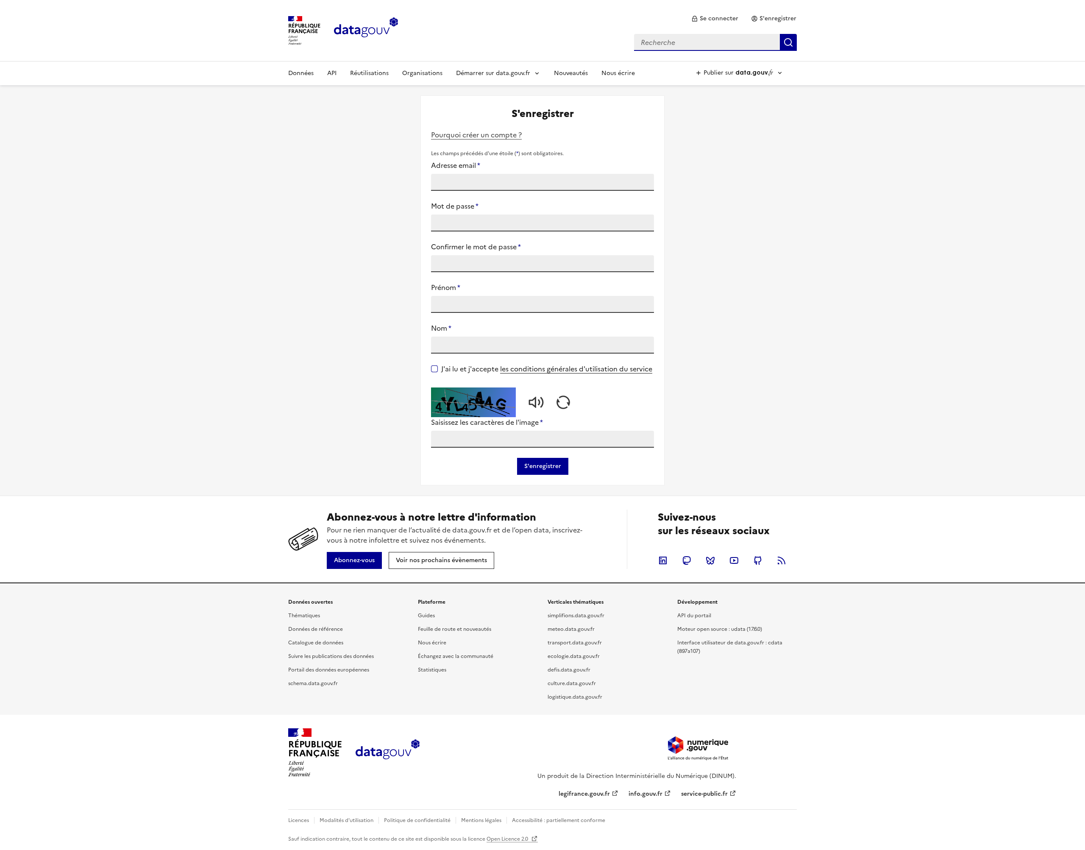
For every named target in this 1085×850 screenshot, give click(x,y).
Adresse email (455, 165)
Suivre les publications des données (331, 656)
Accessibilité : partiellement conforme (558, 820)
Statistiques (432, 670)
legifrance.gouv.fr (584, 793)
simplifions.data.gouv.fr (576, 615)
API (332, 73)
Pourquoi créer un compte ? (476, 135)
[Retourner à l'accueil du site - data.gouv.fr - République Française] (388, 752)
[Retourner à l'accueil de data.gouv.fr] (366, 30)
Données (301, 73)
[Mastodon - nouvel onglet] (686, 560)
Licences (298, 820)
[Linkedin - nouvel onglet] (662, 560)
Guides (426, 615)
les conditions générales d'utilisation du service (576, 369)
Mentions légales (481, 820)
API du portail (694, 615)
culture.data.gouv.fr (572, 683)
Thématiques (304, 615)
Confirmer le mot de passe (476, 247)
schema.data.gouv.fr (313, 683)
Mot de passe (455, 206)
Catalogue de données (315, 643)
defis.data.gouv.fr (569, 670)
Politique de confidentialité (417, 820)
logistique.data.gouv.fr (575, 697)
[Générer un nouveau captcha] (563, 402)
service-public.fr (704, 793)
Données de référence (315, 629)
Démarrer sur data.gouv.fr (493, 73)
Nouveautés (571, 73)
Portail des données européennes (328, 670)
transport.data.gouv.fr (575, 643)
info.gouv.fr (645, 793)
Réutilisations (369, 73)
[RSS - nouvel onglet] (781, 560)
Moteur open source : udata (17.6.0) (719, 629)
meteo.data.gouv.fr (571, 629)
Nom (441, 328)
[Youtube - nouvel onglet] (734, 560)
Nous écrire (618, 73)
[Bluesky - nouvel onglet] (710, 560)
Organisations (422, 73)
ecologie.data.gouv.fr (574, 656)
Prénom (445, 287)
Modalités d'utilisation (346, 820)
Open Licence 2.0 (508, 839)
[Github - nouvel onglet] (757, 560)
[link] (715, 18)
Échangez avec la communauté (455, 656)
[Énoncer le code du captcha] (536, 402)
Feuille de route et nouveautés (454, 629)
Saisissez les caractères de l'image (487, 422)
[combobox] (715, 42)
